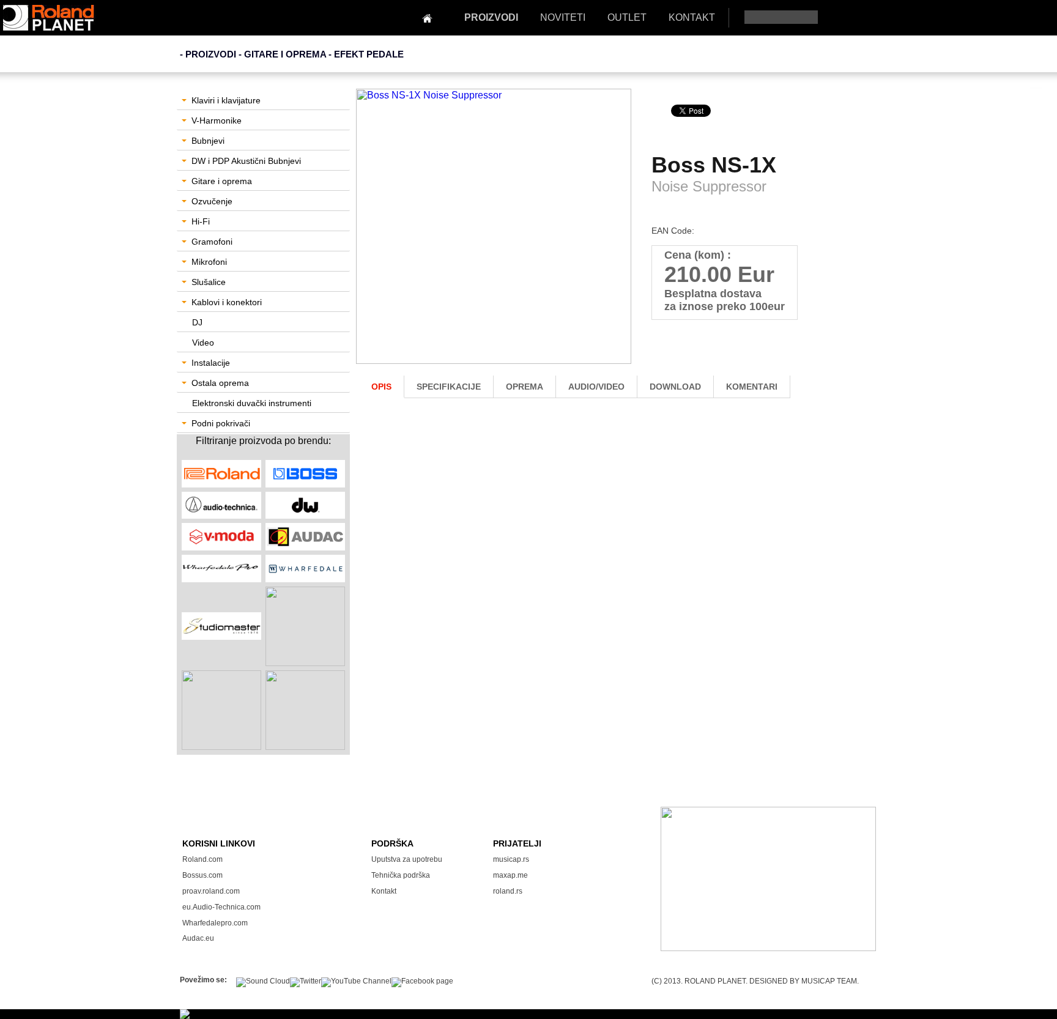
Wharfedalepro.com (215, 923)
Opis (381, 386)
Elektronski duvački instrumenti (251, 403)
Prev (372, 236)
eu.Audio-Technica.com (221, 907)
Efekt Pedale (369, 54)
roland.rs (507, 891)
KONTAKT (692, 17)
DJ (197, 322)
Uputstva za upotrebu (406, 859)
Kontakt (383, 891)
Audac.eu (198, 938)
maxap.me (510, 875)
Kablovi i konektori (226, 302)
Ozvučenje (211, 201)
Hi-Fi (200, 221)
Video (203, 342)
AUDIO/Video (596, 386)
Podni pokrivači (220, 423)
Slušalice (208, 282)
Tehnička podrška (400, 875)
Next (617, 236)
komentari (751, 386)
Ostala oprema (220, 383)
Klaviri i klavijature (226, 100)
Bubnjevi (207, 141)
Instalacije (210, 363)
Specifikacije (449, 386)
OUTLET (627, 17)
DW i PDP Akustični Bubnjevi (246, 161)
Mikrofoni (209, 262)
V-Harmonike (216, 120)
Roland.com (202, 859)
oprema (524, 386)
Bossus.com (202, 875)
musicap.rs (511, 859)
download (675, 386)
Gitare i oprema (221, 181)
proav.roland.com (211, 891)
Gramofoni (211, 241)
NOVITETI (562, 17)
